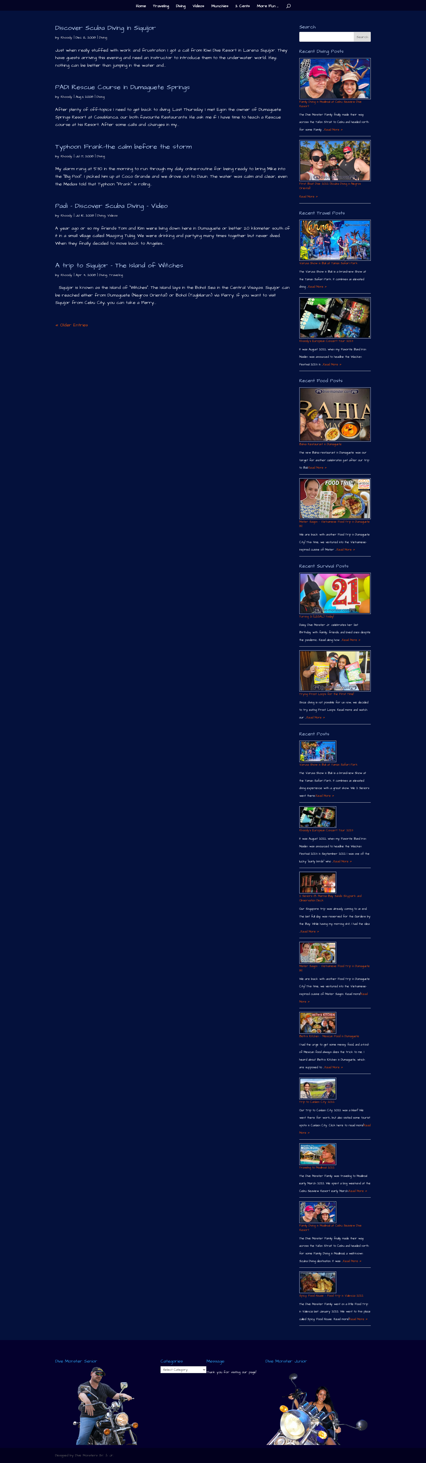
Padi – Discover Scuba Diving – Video (111, 206)
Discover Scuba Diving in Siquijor (105, 28)
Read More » (333, 130)
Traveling (161, 6)
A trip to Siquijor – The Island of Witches (119, 265)
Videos (198, 6)
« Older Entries (71, 325)
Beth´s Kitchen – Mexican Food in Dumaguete (329, 1036)
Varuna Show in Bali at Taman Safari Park (328, 263)
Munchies (219, 6)
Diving (180, 6)
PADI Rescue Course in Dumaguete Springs (122, 87)
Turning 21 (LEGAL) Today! (316, 616)
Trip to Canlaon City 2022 (317, 1102)
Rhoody (66, 37)
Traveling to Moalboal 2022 (317, 1168)
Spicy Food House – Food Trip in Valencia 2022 (331, 1296)
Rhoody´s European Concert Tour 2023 (326, 341)
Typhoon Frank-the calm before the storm (123, 146)
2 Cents (242, 6)
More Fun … (268, 6)
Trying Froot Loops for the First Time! (326, 694)
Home (141, 6)
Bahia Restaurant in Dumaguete (320, 444)
